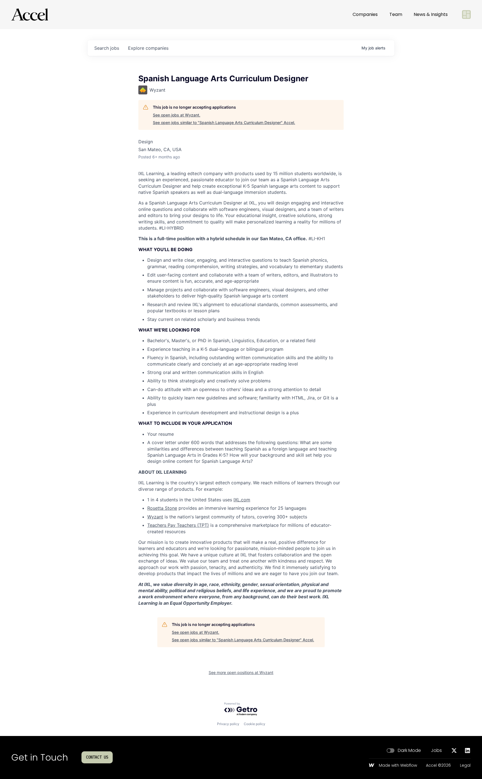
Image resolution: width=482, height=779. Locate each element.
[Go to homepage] (29, 14)
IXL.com (241, 499)
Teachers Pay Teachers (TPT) (178, 525)
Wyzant (155, 517)
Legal (465, 765)
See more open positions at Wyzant (241, 672)
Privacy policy (228, 724)
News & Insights (431, 14)
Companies (365, 14)
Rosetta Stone (162, 508)
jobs (106, 48)
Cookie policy (254, 724)
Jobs (436, 750)
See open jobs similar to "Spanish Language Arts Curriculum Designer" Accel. (224, 122)
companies (148, 48)
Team (395, 14)
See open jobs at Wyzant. (176, 115)
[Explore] (466, 14)
